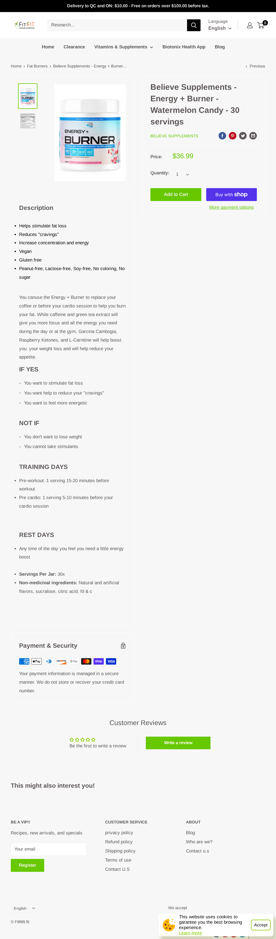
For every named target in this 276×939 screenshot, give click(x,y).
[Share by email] (253, 135)
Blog (220, 46)
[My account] (250, 25)
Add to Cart (176, 194)
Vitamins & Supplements (120, 46)
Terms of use (118, 860)
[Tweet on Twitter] (243, 135)
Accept (260, 925)
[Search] (194, 25)
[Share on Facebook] (222, 135)
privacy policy (119, 832)
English (20, 908)
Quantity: (159, 172)
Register (27, 865)
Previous (257, 66)
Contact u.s (197, 851)
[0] (260, 25)
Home (48, 46)
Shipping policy (120, 851)
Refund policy (119, 841)
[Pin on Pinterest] (232, 135)
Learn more (190, 933)
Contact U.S (117, 869)
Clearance (74, 46)
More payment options (231, 207)
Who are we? (199, 841)
